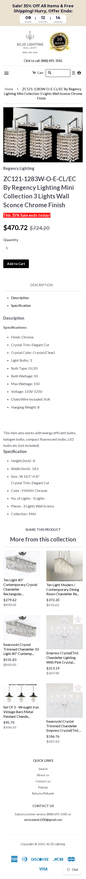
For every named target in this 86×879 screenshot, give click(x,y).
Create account (79, 73)
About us (43, 775)
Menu (6, 73)
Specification (21, 305)
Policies (43, 787)
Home (9, 89)
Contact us (43, 781)
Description (41, 285)
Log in (73, 73)
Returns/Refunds (43, 793)
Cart (40, 73)
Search (43, 769)
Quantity (10, 240)
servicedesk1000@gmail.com (43, 819)
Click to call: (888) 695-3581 (43, 61)
